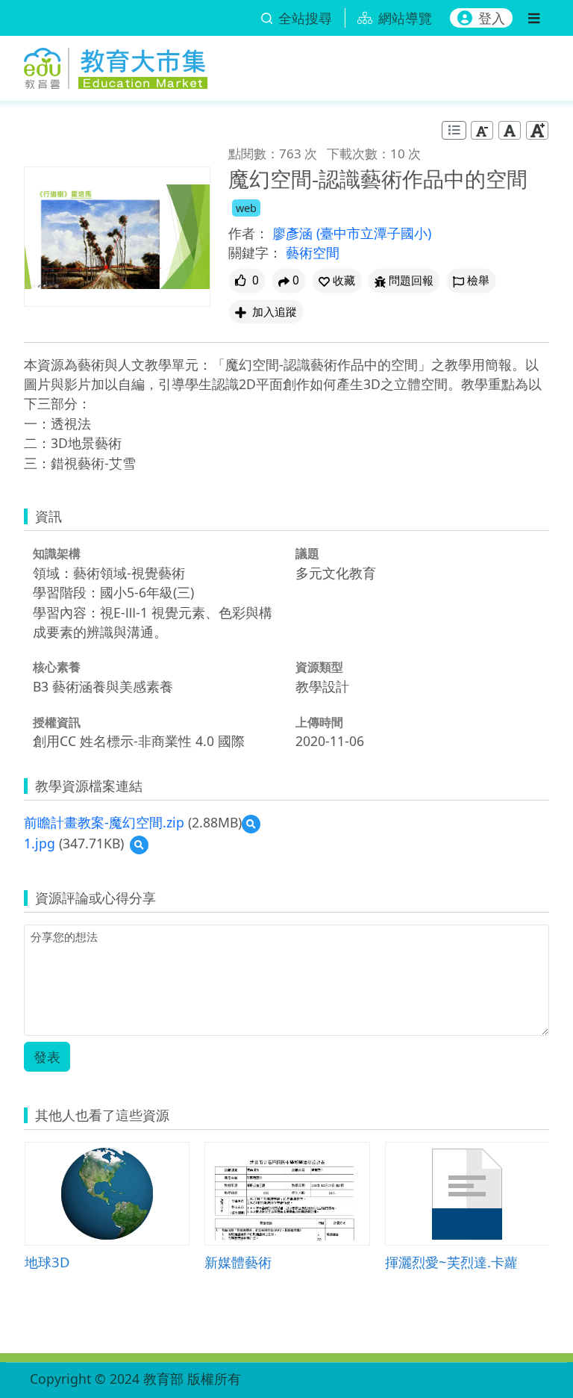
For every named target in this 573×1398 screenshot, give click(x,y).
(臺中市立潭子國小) (373, 233)
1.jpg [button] (39, 843)
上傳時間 (319, 722)
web (246, 208)
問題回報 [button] (411, 280)
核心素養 (57, 667)
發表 (47, 1057)
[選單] (534, 18)
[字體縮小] (482, 130)
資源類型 (319, 667)
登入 (491, 18)
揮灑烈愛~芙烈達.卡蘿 (451, 1261)
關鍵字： (255, 252)
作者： (248, 233)
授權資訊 (57, 722)
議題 (307, 553)
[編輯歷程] (454, 130)
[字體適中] (510, 130)
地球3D (47, 1261)
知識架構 (57, 553)
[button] (337, 280)
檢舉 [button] (478, 280)
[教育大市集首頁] (115, 65)
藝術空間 (312, 252)
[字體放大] (537, 130)
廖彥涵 (294, 233)
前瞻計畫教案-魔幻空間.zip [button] (104, 822)
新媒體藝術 (238, 1261)
